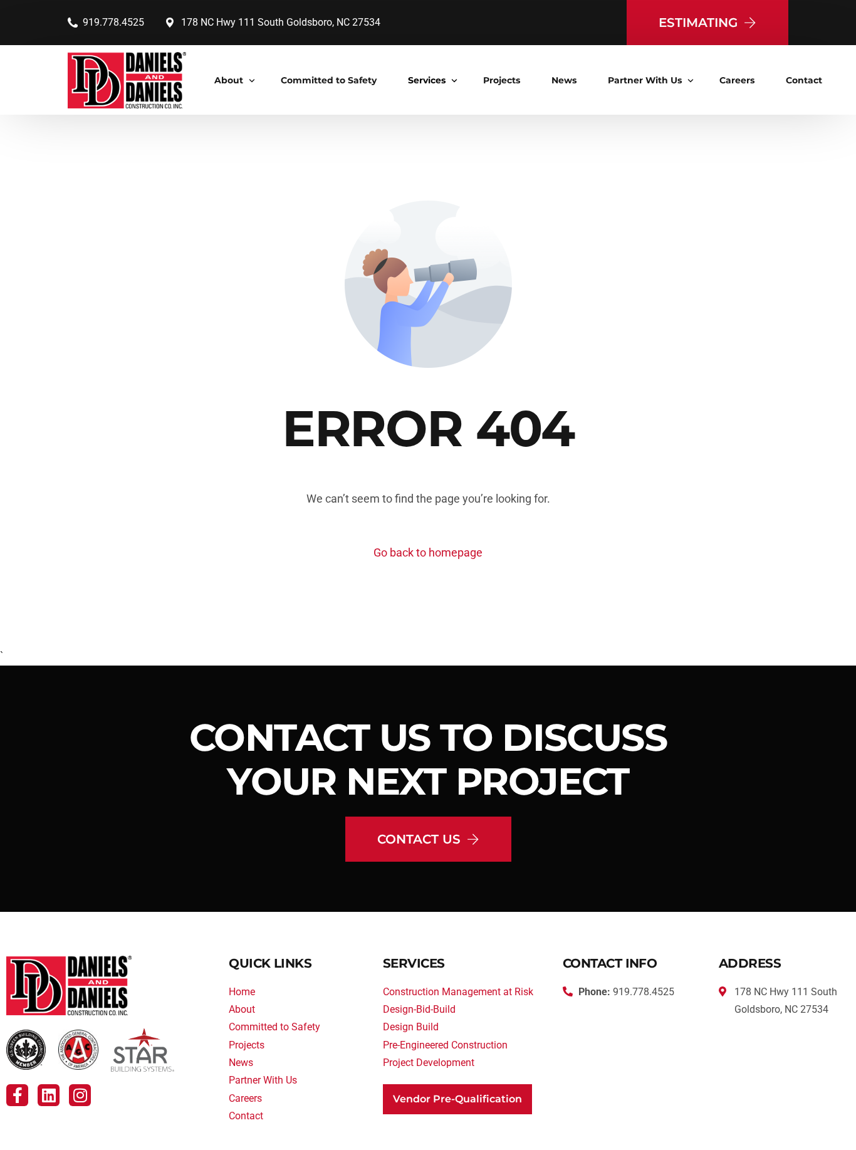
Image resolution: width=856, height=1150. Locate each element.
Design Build (411, 1027)
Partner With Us (263, 1080)
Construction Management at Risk (458, 992)
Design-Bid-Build (419, 1009)
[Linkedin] (49, 1095)
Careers (245, 1098)
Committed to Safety (274, 1027)
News (241, 1063)
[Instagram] (80, 1095)
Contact (246, 1116)
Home (242, 992)
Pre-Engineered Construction (445, 1045)
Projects (246, 1045)
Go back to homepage (428, 552)
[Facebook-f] (17, 1095)
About (242, 1009)
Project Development (428, 1063)
